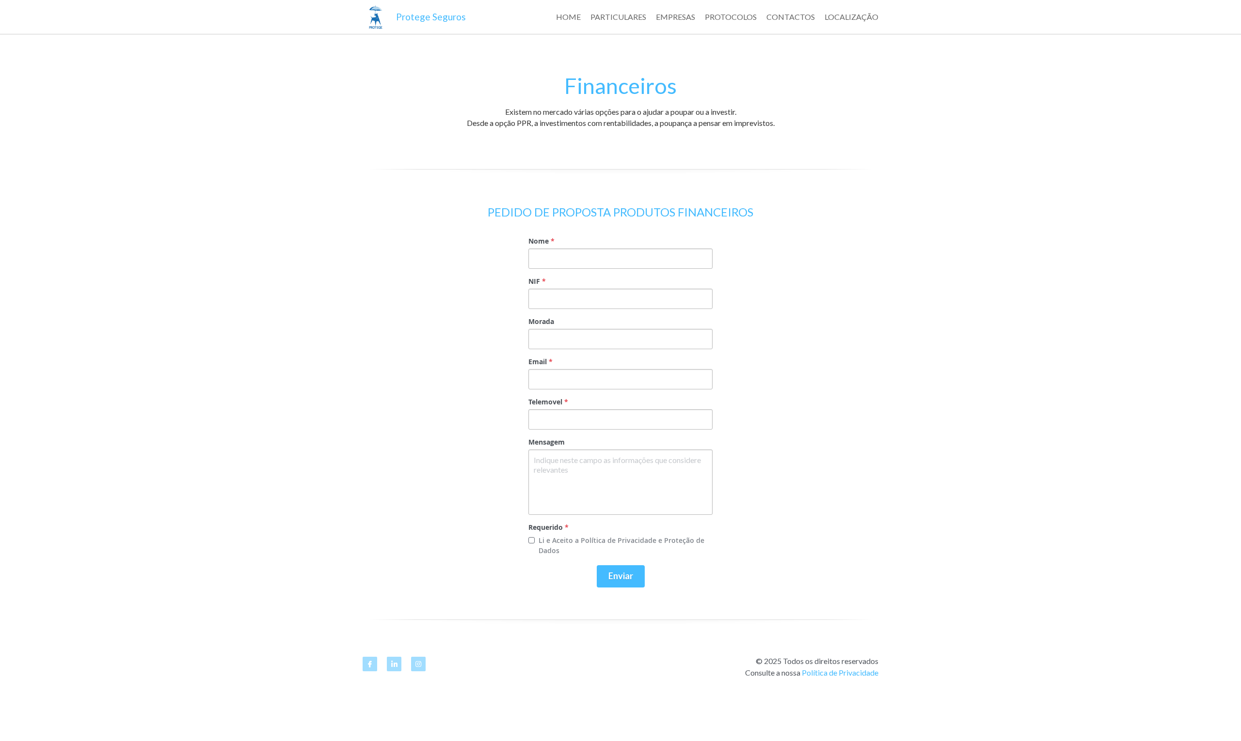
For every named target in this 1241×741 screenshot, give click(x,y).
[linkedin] (394, 664)
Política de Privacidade (840, 672)
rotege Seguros (434, 16)
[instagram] (418, 664)
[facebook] (370, 664)
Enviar (620, 576)
